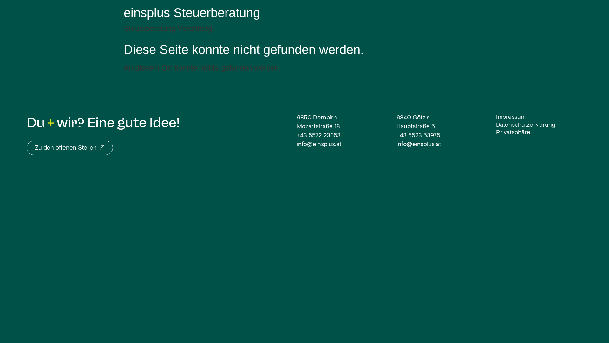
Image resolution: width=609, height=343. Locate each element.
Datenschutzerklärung (525, 125)
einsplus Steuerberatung (192, 13)
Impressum (511, 117)
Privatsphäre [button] (513, 133)
